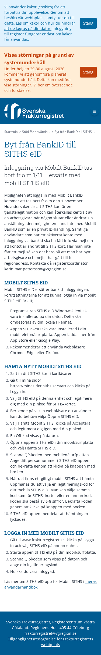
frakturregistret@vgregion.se (50, 633)
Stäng (88, 23)
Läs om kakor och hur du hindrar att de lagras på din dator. (39, 26)
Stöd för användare (36, 131)
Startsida (11, 131)
